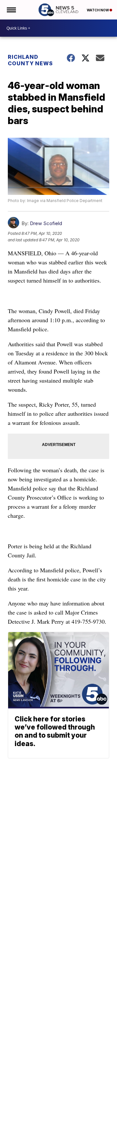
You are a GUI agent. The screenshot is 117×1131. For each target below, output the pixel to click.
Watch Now (98, 10)
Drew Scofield (46, 223)
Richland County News (30, 60)
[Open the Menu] (11, 10)
